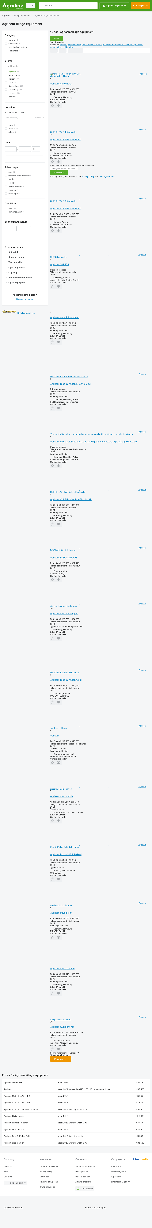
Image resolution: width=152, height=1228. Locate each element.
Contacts (8, 1177)
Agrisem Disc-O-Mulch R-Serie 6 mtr (70, 384)
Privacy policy (45, 1171)
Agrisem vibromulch (61, 83)
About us (8, 1166)
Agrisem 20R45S (59, 264)
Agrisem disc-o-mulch (62, 968)
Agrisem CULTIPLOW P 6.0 (65, 208)
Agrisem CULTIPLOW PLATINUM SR (71, 499)
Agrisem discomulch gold (64, 613)
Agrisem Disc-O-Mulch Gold (65, 679)
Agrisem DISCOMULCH (63, 557)
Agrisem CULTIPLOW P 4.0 (65, 139)
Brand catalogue (47, 1187)
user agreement (106, 176)
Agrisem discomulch (61, 796)
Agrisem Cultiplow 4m (62, 1026)
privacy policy (88, 176)
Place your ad (60, 1059)
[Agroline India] (12, 5)
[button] (53, 105)
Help (6, 1171)
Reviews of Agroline (48, 1182)
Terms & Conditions (48, 1166)
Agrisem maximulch (61, 912)
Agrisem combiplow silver (64, 317)
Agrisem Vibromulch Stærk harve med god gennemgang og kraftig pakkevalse (93, 441)
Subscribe (59, 172)
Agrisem (54, 735)
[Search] (42, 5)
